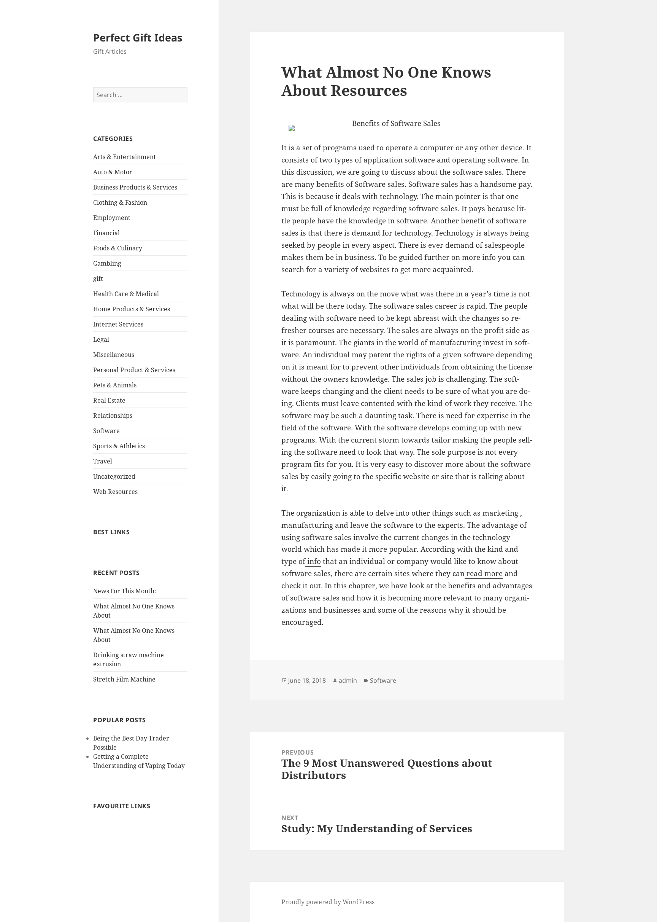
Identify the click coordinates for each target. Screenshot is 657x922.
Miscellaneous (113, 354)
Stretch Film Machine (124, 679)
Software (106, 431)
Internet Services (118, 324)
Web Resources (115, 491)
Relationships (112, 415)
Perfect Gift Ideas (137, 37)
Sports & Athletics (119, 446)
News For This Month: (124, 591)
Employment (111, 217)
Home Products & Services (131, 309)
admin (348, 680)
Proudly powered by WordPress (328, 902)
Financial (106, 233)
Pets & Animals (114, 385)
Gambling (107, 263)
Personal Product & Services (134, 370)
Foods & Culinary (117, 248)
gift (98, 278)
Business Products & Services (135, 187)
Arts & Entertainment (124, 157)
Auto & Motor (112, 172)
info (313, 561)
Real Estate (109, 400)
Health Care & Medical (126, 294)
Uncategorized (114, 476)
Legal (101, 339)
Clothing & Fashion (120, 202)
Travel (102, 461)
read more (484, 573)
